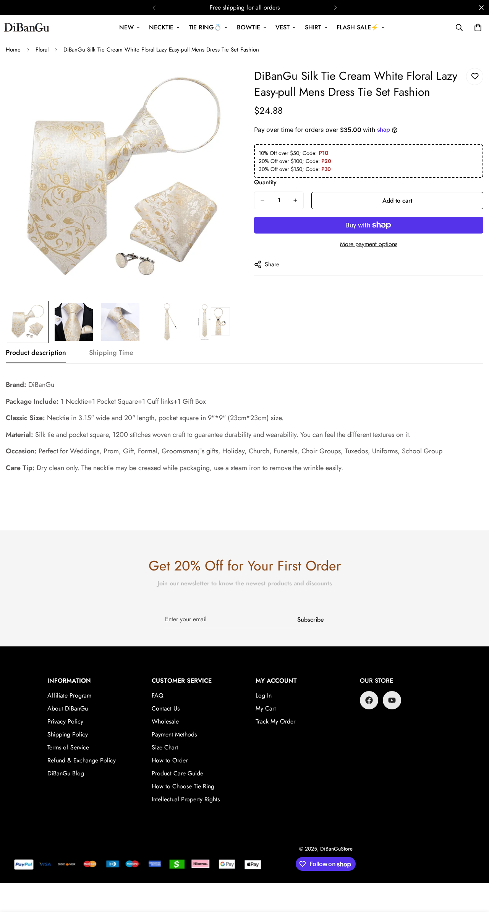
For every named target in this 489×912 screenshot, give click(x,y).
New (126, 27)
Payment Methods (174, 734)
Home (13, 49)
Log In (264, 695)
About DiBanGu (67, 708)
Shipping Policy (67, 734)
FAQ (158, 695)
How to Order (170, 760)
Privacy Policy (65, 721)
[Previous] (153, 7)
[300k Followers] (369, 700)
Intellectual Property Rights (186, 799)
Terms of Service (68, 747)
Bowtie (248, 27)
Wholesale (165, 721)
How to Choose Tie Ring (183, 786)
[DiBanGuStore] (27, 27)
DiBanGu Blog (65, 773)
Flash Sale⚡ (358, 27)
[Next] (335, 7)
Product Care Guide (177, 773)
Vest (282, 27)
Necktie (161, 27)
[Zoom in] (218, 82)
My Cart (266, 708)
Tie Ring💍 (205, 27)
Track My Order (275, 721)
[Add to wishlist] (474, 76)
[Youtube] (392, 700)
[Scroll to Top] (474, 870)
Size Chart (165, 747)
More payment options (368, 244)
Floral (42, 49)
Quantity (265, 182)
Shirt (313, 27)
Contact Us (166, 708)
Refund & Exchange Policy (81, 760)
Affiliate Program (69, 695)
